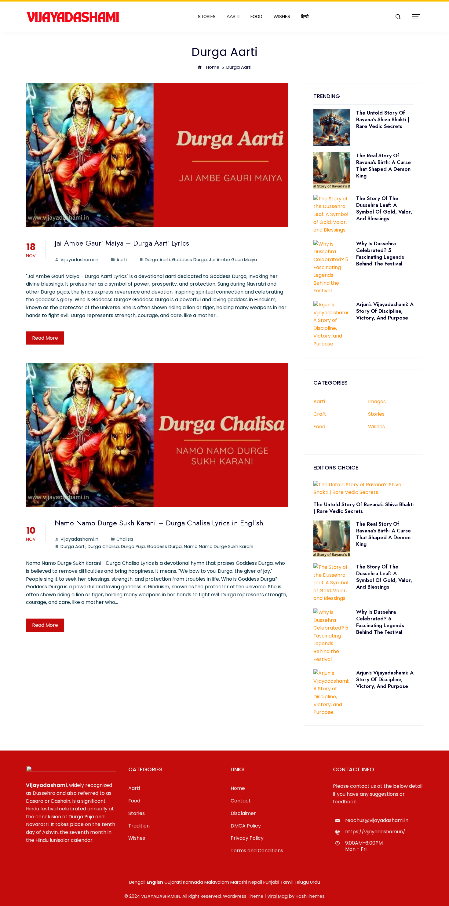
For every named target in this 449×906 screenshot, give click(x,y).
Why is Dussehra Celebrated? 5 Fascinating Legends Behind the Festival (380, 253)
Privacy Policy (247, 838)
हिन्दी (304, 17)
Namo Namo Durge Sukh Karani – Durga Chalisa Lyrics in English (159, 522)
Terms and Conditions (257, 850)
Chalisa (124, 539)
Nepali (255, 882)
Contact (241, 800)
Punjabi (271, 882)
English (155, 882)
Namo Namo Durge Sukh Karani (218, 546)
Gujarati (173, 882)
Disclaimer (243, 813)
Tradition (139, 826)
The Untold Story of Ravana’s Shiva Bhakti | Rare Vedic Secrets (382, 119)
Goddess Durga (189, 260)
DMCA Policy (246, 825)
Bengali (137, 882)
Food (256, 17)
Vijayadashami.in (79, 260)
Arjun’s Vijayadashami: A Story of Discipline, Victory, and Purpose (385, 311)
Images (377, 402)
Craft (319, 414)
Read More (45, 338)
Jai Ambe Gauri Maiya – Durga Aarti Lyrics (122, 243)
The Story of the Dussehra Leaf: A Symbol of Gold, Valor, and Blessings (384, 208)
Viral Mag (277, 896)
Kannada (193, 882)
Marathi (238, 882)
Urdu (315, 882)
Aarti (233, 17)
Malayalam (216, 882)
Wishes (281, 17)
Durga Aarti (157, 260)
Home (238, 788)
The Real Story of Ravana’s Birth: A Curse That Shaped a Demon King (383, 165)
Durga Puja (133, 546)
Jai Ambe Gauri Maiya (233, 260)
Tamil (286, 882)
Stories (207, 17)
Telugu (301, 882)
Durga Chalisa (103, 546)
